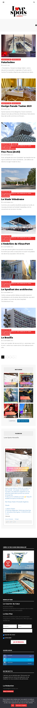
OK (13, 705)
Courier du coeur (9, 375)
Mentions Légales (21, 705)
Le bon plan (7, 378)
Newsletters (6, 371)
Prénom (5, 348)
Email (4, 363)
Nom (4, 356)
